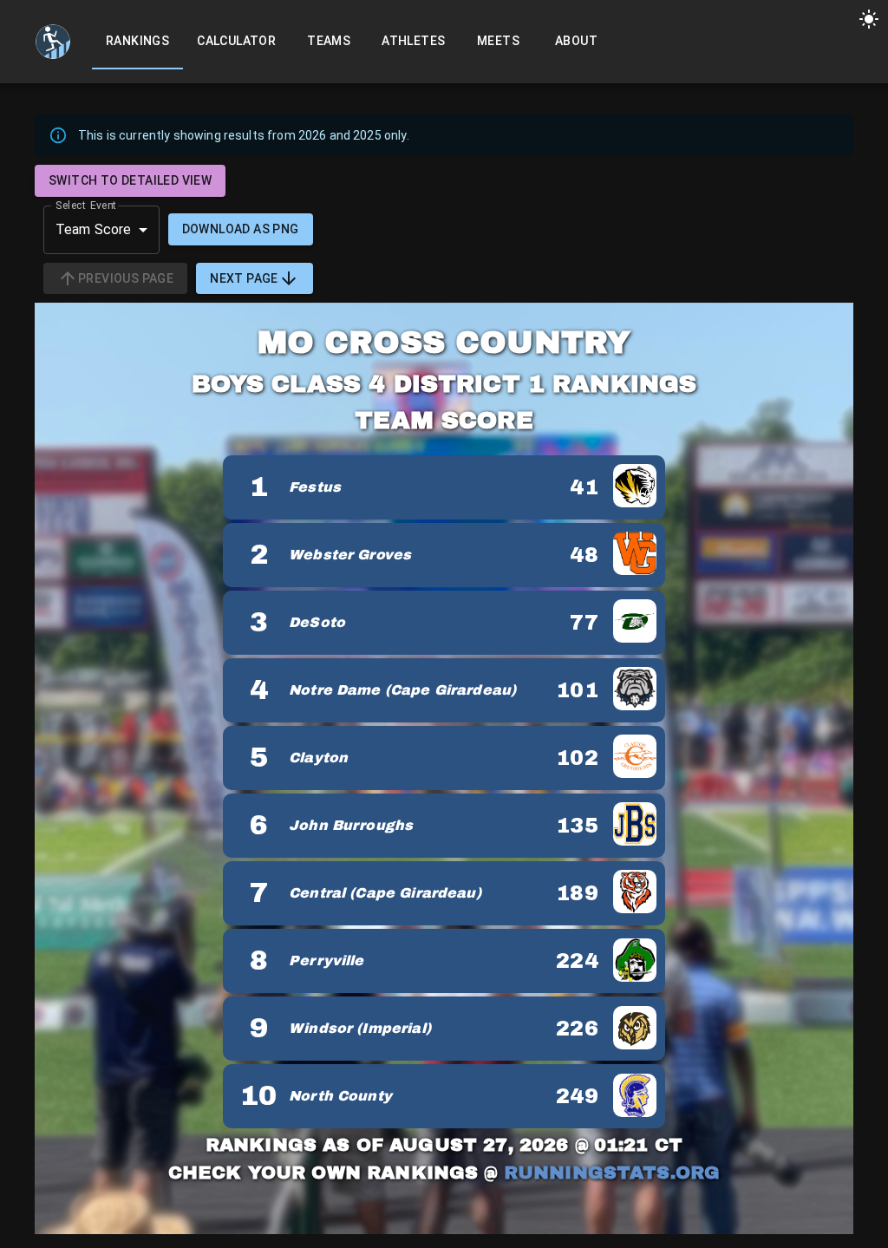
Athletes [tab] (413, 41)
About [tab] (576, 41)
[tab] (53, 41)
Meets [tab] (498, 41)
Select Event (86, 205)
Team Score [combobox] (94, 229)
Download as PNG (240, 229)
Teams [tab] (328, 41)
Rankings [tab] (137, 41)
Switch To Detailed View (130, 180)
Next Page (244, 278)
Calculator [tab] (236, 41)
